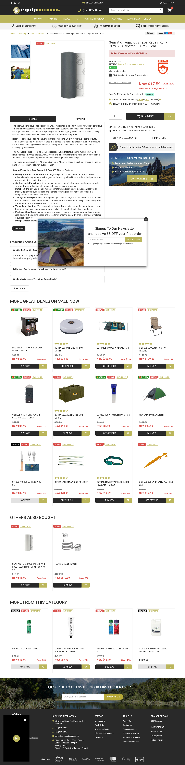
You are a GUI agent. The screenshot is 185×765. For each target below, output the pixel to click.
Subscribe (134, 240)
